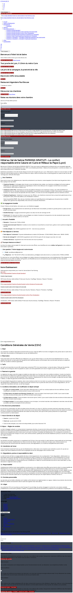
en (4, 5)
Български (6, 547)
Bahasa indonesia (35, 547)
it (3, 9)
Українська (67, 547)
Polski (14, 549)
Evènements (6, 521)
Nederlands (55, 547)
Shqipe (42, 549)
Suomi (39, 546)
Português (9, 549)
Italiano (5, 510)
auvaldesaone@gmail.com (14, 498)
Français (5, 508)
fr (3, 8)
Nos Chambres (5, 94)
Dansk (25, 546)
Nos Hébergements (8, 524)
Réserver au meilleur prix (7, 66)
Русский (24, 549)
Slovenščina (47, 549)
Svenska (33, 549)
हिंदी (20, 547)
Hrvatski (28, 547)
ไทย (63, 547)
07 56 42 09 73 (5, 1)
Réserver (3, 79)
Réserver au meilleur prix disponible (10, 262)
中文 (58, 549)
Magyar (23, 547)
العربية (36, 546)
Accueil (5, 518)
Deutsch (5, 504)
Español (5, 507)
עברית (41, 547)
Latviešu (52, 546)
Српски (37, 549)
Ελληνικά (29, 546)
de (4, 4)
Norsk (50, 547)
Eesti (33, 546)
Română (28, 549)
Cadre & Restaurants (9, 519)
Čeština (17, 547)
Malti (2, 547)
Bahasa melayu (66, 546)
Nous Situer (12, 94)
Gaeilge (44, 546)
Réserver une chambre (7, 60)
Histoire (5, 522)
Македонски (58, 546)
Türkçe (60, 547)
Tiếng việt (18, 549)
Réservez (3, 88)
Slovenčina (53, 549)
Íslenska (46, 547)
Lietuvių (48, 546)
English (5, 505)
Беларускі (12, 547)
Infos (4, 525)
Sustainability (7, 526)
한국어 (5, 549)
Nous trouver (16, 60)
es (4, 6)
